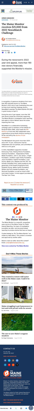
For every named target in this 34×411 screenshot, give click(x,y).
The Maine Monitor (11, 38)
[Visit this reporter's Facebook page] (13, 217)
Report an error (9, 182)
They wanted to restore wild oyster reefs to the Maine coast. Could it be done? (16, 279)
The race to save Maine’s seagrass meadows (15, 335)
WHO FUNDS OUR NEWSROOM (12, 402)
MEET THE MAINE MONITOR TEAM (13, 400)
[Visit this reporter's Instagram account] (17, 217)
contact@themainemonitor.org (13, 40)
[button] (2, 2)
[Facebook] (5, 360)
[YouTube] (9, 365)
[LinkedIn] (5, 365)
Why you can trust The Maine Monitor (14, 46)
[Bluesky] (17, 360)
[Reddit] (13, 365)
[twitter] (9, 360)
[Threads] (17, 365)
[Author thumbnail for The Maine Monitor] (17, 211)
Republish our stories (17, 184)
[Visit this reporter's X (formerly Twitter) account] (15, 217)
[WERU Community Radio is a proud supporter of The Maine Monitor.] (17, 190)
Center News (5, 20)
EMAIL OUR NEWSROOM (9, 356)
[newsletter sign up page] (26, 2)
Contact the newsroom (22, 182)
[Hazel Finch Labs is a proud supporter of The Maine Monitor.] (17, 11)
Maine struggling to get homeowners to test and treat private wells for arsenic (17, 307)
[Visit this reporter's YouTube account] (19, 217)
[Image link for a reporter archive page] (3, 39)
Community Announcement (8, 18)
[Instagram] (13, 360)
